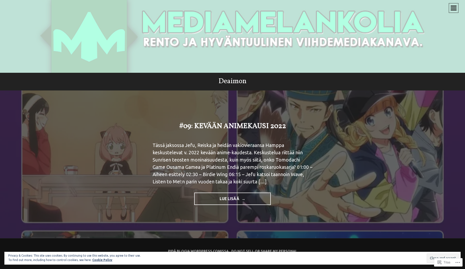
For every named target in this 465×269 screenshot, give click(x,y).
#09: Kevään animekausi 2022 (232, 126)
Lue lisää (217, 200)
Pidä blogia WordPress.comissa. (199, 251)
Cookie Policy (102, 259)
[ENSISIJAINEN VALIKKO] (453, 8)
